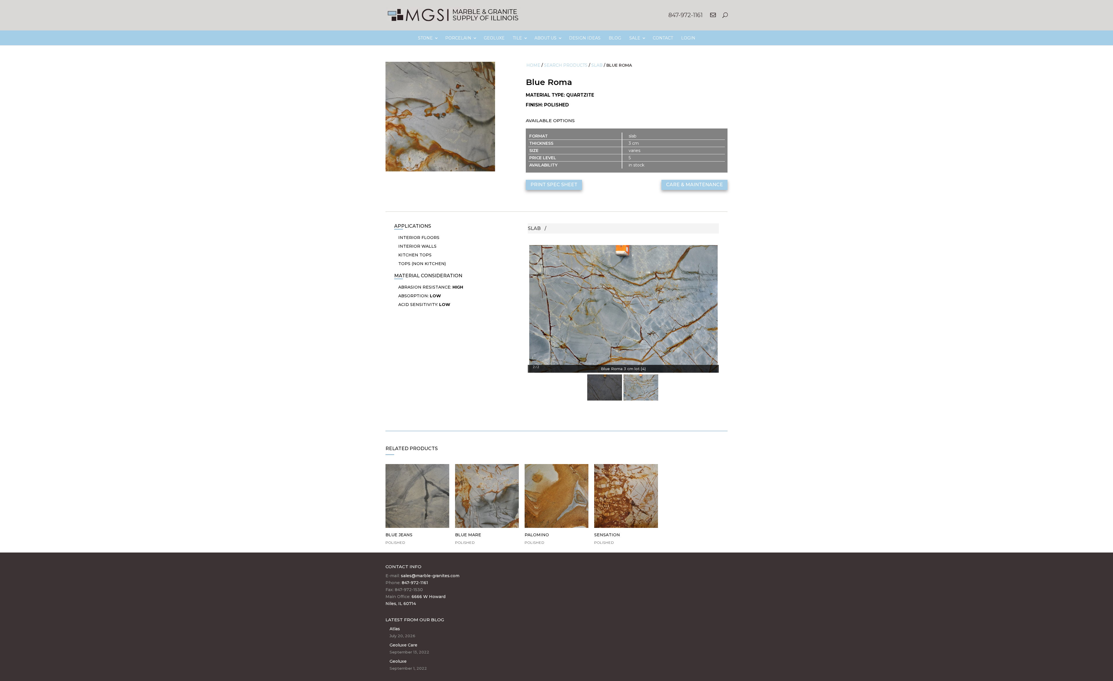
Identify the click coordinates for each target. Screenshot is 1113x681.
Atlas (395, 628)
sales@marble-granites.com (430, 575)
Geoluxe (398, 661)
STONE (425, 38)
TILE (517, 38)
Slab (597, 65)
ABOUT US (545, 38)
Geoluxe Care (403, 645)
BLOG (615, 38)
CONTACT (663, 38)
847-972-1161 (685, 15)
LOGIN (688, 38)
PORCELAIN (458, 38)
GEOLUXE (494, 38)
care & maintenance (694, 184)
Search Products (566, 65)
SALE (634, 38)
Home (533, 65)
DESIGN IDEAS (585, 38)
